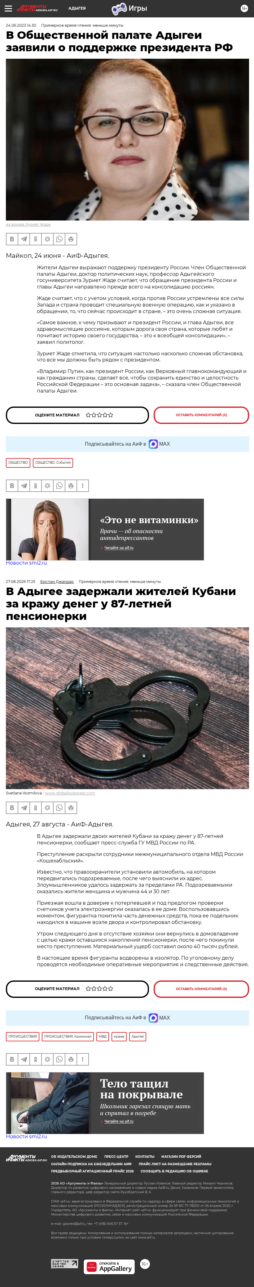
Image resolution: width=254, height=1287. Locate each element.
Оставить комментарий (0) (201, 415)
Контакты (144, 1157)
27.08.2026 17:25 (20, 581)
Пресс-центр (116, 1157)
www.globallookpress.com (70, 793)
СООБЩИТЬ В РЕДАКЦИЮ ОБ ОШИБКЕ (174, 1171)
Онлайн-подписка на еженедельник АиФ (91, 1164)
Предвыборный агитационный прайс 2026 (92, 1171)
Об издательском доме (74, 1157)
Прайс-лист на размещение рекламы (175, 1164)
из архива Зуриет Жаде (28, 224)
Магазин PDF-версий (181, 1157)
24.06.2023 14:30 (21, 25)
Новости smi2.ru (26, 563)
